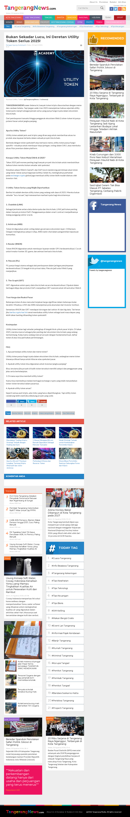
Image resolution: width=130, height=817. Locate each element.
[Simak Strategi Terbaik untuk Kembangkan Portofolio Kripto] (70, 432)
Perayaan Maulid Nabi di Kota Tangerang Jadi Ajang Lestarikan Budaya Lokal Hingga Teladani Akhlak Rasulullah (107, 126)
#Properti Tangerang (60, 708)
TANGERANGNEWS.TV (115, 22)
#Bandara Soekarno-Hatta (63, 693)
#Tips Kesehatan (86, 26)
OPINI (79, 22)
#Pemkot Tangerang (60, 670)
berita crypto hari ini (18, 312)
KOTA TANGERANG (13, 17)
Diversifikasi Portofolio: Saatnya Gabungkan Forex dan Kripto (69, 463)
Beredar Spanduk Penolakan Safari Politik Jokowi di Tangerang (22, 742)
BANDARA (71, 17)
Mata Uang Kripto (46, 413)
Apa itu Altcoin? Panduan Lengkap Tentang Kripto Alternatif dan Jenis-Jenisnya (16, 464)
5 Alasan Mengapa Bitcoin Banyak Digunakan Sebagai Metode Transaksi (43, 442)
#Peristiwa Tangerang (61, 700)
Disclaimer (103, 2)
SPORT (120, 17)
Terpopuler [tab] (10, 491)
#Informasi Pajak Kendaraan (64, 633)
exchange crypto (18, 175)
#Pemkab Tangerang (61, 678)
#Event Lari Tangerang (61, 625)
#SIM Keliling (56, 610)
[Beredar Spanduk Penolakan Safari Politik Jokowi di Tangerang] (23, 727)
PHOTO (89, 22)
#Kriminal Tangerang (60, 655)
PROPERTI (44, 22)
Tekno (58, 413)
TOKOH (99, 22)
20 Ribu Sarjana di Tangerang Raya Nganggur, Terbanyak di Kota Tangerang (65, 741)
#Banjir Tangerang (59, 640)
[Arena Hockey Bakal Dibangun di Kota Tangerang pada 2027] (65, 497)
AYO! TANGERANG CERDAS (62, 22)
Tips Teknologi (68, 413)
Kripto (34, 413)
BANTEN (60, 17)
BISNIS (19, 22)
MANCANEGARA (32, 22)
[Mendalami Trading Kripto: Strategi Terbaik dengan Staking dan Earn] (17, 432)
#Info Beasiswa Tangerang (43, 26)
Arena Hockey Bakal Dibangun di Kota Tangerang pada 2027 (64, 513)
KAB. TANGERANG (32, 17)
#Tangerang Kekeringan (67, 26)
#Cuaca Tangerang (22, 26)
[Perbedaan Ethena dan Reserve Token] (44, 453)
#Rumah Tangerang (60, 648)
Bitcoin (27, 413)
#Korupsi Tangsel (58, 663)
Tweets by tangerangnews (100, 270)
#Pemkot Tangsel (59, 685)
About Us (94, 2)
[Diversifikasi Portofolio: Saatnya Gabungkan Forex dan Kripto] (70, 453)
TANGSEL (48, 17)
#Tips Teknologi (102, 26)
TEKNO (108, 17)
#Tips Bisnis (55, 603)
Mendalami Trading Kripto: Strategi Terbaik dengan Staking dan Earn (16, 442)
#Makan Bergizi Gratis (61, 618)
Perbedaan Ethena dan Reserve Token (42, 462)
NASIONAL (83, 17)
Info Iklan (122, 2)
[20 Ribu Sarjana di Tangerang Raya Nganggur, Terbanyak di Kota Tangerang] (65, 726)
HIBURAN (96, 17)
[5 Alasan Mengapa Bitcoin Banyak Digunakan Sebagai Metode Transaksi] (44, 432)
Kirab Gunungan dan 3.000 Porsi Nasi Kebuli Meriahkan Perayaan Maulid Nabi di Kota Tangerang (107, 158)
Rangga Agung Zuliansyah (16, 45)
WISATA (9, 22)
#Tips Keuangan (117, 26)
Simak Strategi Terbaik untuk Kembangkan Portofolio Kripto (68, 442)
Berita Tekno (17, 413)
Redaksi (113, 2)
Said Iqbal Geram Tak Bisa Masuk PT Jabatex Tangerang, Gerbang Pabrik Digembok (105, 189)
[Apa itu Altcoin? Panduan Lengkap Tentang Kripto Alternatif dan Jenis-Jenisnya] (17, 453)
